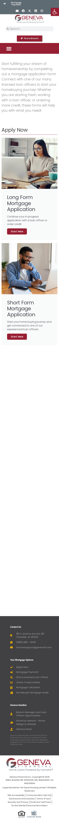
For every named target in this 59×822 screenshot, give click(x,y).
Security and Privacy (18, 802)
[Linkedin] (36, 11)
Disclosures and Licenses (22, 798)
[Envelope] (17, 11)
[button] (9, 49)
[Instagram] (42, 11)
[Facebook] (23, 11)
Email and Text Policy (40, 802)
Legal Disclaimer (11, 787)
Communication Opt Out (38, 795)
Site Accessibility (16, 795)
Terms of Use (43, 798)
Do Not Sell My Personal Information (29, 805)
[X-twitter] (29, 11)
